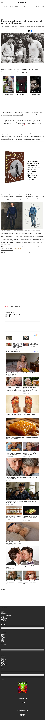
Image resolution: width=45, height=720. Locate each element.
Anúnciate (22, 714)
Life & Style (4, 607)
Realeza (2, 660)
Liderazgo (3, 654)
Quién (2, 658)
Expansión (3, 624)
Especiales (3, 656)
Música (37, 6)
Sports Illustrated (6, 615)
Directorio (22, 715)
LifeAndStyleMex (25, 702)
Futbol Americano (4, 618)
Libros (12, 306)
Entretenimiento (14, 6)
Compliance (22, 713)
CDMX (2, 638)
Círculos (2, 661)
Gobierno (2, 635)
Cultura (2, 665)
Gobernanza (3, 646)
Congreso (3, 637)
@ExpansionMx (13, 316)
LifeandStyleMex (20, 702)
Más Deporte (3, 620)
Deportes (23, 6)
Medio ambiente (3, 644)
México (2, 636)
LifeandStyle (3, 632)
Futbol (2, 616)
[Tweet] (29, 31)
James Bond (17, 306)
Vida (2, 19)
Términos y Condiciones (22, 710)
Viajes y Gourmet (4, 613)
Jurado (2, 679)
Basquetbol (3, 619)
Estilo (5, 6)
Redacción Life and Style (14, 314)
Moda (2, 662)
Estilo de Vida (3, 678)
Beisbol (2, 617)
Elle (2, 667)
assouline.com (18, 248)
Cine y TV (30, 6)
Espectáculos (3, 659)
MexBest (3, 673)
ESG (2, 643)
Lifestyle (2, 621)
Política (3, 634)
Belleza (2, 663)
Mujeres (2, 631)
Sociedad (2, 641)
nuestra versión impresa (21, 252)
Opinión (2, 640)
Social (2, 645)
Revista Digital (3, 622)
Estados (2, 639)
